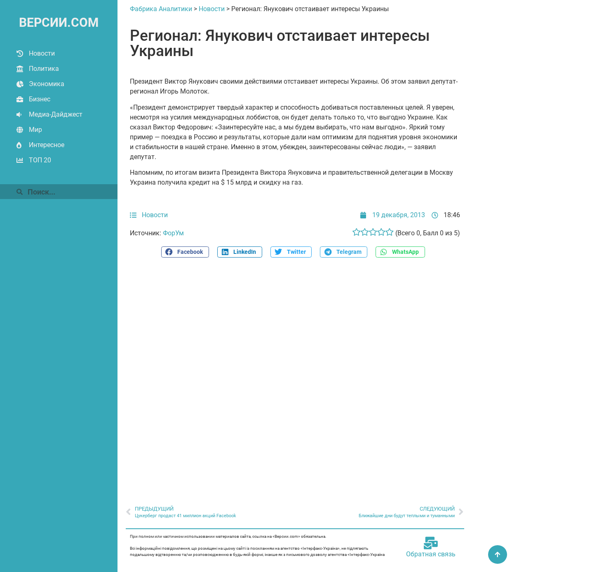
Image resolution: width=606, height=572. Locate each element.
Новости (42, 53)
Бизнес (39, 99)
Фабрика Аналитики (161, 9)
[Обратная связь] (431, 543)
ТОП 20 (40, 160)
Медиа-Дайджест (55, 114)
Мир (35, 130)
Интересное (46, 145)
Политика (44, 69)
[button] (185, 252)
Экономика (46, 84)
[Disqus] (295, 377)
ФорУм (173, 233)
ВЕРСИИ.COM (59, 22)
